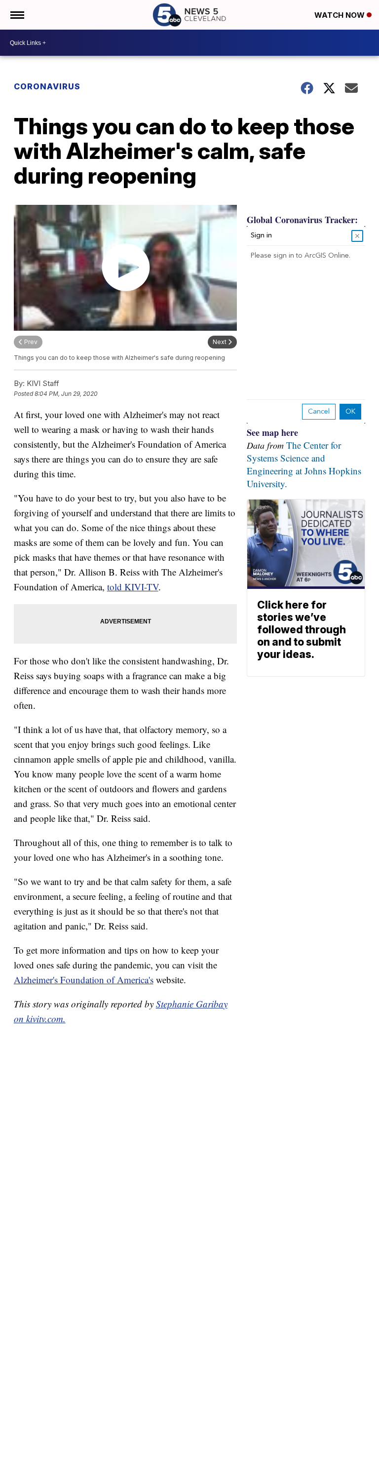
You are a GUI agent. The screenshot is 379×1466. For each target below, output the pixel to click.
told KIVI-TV (132, 586)
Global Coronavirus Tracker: (302, 219)
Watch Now (340, 15)
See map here (272, 432)
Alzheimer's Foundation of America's (83, 979)
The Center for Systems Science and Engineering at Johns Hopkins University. (304, 464)
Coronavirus (47, 86)
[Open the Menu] (16, 15)
